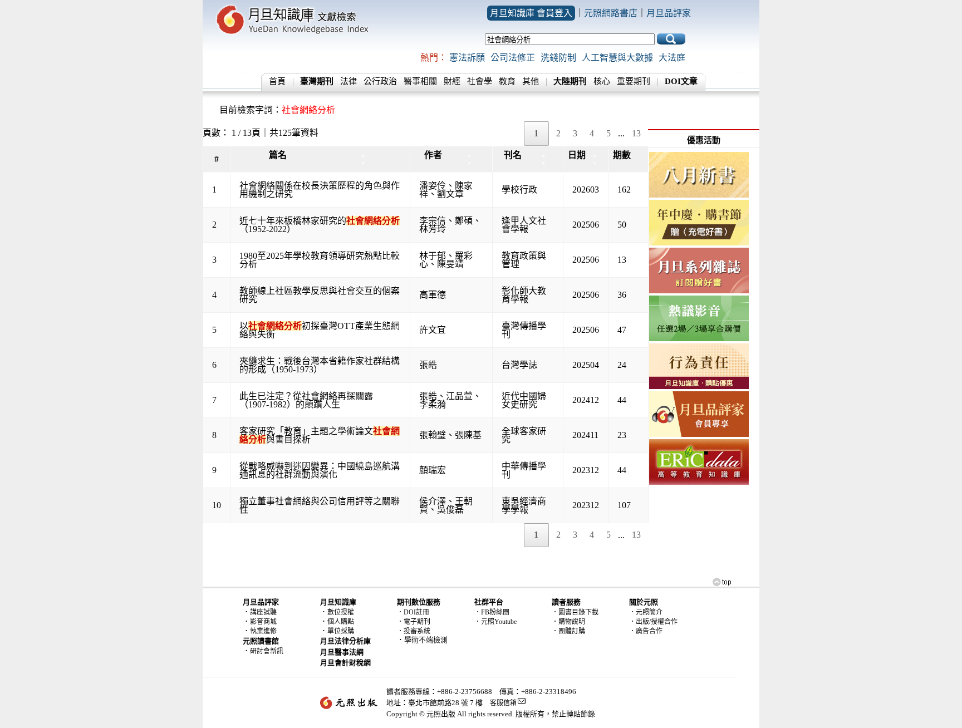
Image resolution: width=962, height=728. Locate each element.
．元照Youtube (495, 622)
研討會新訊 (266, 651)
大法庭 (672, 57)
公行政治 (380, 81)
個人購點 (340, 622)
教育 (507, 81)
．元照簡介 (645, 612)
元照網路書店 (610, 13)
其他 (530, 81)
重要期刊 (633, 81)
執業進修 (263, 631)
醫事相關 (420, 81)
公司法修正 (512, 57)
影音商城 (263, 622)
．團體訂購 (568, 631)
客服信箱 (503, 703)
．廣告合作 (645, 631)
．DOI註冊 (413, 612)
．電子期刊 (413, 622)
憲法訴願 (467, 57)
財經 (452, 81)
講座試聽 (263, 612)
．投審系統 (413, 631)
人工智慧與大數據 (617, 57)
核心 (601, 81)
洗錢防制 (558, 57)
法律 (348, 81)
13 (636, 133)
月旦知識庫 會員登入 (531, 13)
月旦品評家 (668, 13)
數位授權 (340, 612)
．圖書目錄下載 (575, 612)
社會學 (479, 81)
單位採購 (340, 631)
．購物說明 (568, 622)
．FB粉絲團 (491, 612)
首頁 (277, 81)
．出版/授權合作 (653, 622)
